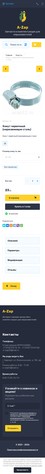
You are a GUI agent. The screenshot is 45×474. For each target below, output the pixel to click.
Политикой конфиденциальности (20, 417)
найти (6, 44)
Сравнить (5, 143)
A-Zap (22, 27)
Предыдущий (5, 69)
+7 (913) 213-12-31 (11, 348)
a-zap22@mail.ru (11, 350)
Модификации (15, 260)
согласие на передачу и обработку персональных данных (23, 414)
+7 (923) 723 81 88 (30, 348)
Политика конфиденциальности (22, 450)
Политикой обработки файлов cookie (28, 466)
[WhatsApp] (21, 225)
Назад (13, 286)
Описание (13, 240)
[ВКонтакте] (7, 225)
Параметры (14, 250)
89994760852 (16, 345)
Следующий (39, 69)
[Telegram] (14, 225)
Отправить (13, 428)
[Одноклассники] (11, 225)
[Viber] (18, 225)
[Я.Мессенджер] (4, 225)
